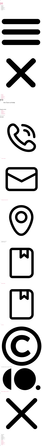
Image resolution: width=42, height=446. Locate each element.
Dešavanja (2, 436)
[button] (21, 52)
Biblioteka (2, 8)
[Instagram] (2, 100)
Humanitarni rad (3, 438)
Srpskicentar (1, 3)
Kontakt (2, 98)
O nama (2, 6)
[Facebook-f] (1, 100)
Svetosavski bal (3, 7)
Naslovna (2, 5)
